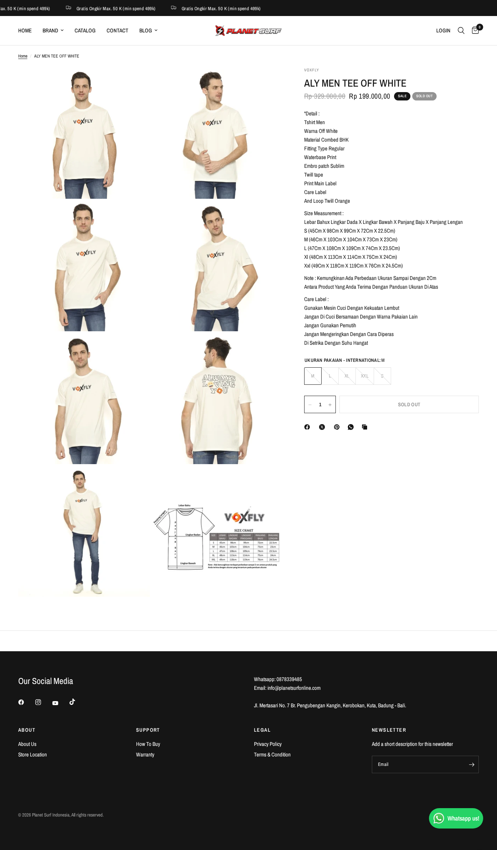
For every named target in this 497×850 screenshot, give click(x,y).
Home (25, 30)
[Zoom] (135, 82)
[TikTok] (77, 702)
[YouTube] (60, 703)
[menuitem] (27, 31)
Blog (145, 30)
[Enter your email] (471, 764)
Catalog (85, 30)
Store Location (32, 754)
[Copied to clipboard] (366, 427)
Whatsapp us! (463, 818)
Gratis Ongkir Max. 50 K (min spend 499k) (112, 8)
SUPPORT (148, 729)
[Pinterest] (338, 427)
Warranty (145, 754)
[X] (323, 427)
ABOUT (26, 729)
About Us (27, 744)
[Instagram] (43, 702)
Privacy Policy (268, 744)
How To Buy (148, 744)
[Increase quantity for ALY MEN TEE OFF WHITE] (330, 404)
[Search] (461, 30)
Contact (117, 30)
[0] (473, 30)
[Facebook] (308, 427)
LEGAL (262, 729)
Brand (50, 30)
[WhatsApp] (352, 427)
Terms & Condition (272, 754)
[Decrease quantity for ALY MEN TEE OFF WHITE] (310, 404)
